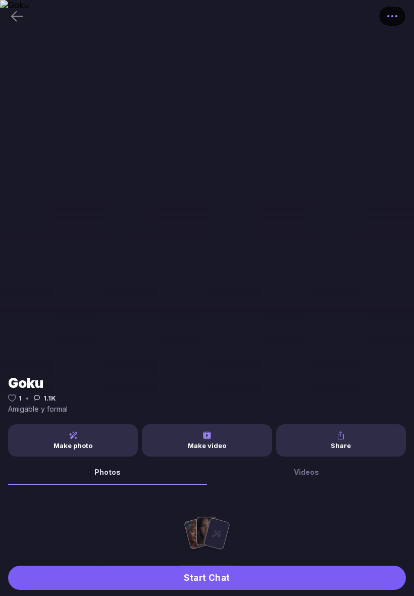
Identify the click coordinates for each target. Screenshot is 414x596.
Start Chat (207, 578)
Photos (107, 472)
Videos (306, 472)
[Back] (17, 16)
